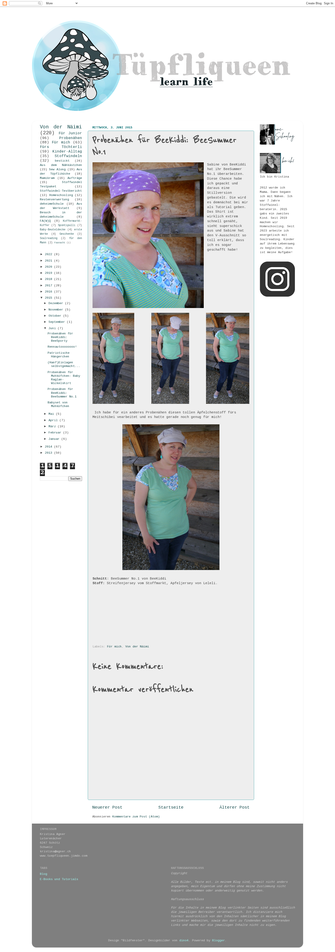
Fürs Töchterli (61, 147)
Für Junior (70, 133)
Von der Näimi (137, 646)
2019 (49, 273)
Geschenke (66, 234)
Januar (55, 439)
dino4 (183, 940)
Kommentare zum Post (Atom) (136, 816)
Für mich (114, 646)
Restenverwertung (54, 199)
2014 (49, 446)
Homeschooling (61, 195)
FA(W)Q (45, 221)
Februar (56, 432)
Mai (52, 414)
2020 (49, 267)
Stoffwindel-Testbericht (61, 191)
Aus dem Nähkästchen (61, 165)
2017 (49, 285)
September (58, 322)
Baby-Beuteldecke (52, 229)
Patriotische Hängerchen (59, 354)
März (53, 426)
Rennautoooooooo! (62, 347)
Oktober (56, 316)
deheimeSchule (52, 204)
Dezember (57, 303)
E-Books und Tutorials (59, 879)
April (54, 420)
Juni (53, 328)
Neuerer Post (107, 807)
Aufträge (74, 178)
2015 (49, 298)
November (57, 309)
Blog (43, 874)
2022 (49, 254)
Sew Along (57, 169)
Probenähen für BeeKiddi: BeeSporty (60, 337)
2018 (49, 279)
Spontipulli (66, 225)
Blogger (218, 940)
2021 (49, 260)
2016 (49, 291)
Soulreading (48, 238)
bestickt (62, 161)
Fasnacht (59, 242)
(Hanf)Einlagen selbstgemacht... (64, 364)
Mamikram (47, 178)
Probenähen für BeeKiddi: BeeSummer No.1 (62, 392)
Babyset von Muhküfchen (58, 404)
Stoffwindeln (68, 156)
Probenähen (70, 138)
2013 (49, 453)
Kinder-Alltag (67, 152)
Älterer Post (234, 807)
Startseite (170, 807)
